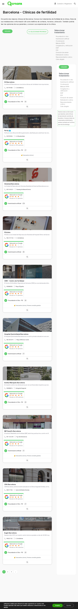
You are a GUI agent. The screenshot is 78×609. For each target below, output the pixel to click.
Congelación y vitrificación (64, 45)
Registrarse (68, 3)
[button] (37, 32)
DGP (57, 48)
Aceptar (57, 605)
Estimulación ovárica (62, 55)
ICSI (57, 50)
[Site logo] (14, 3)
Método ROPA (60, 43)
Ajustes (68, 605)
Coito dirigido (60, 59)
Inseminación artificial (62, 39)
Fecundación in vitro (62, 36)
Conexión (60, 3)
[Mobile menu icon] (3, 4)
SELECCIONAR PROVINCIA (38, 31)
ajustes (6, 607)
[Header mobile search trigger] (75, 3)
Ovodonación (60, 41)
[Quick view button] (27, 106)
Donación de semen (62, 52)
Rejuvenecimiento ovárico (64, 57)
